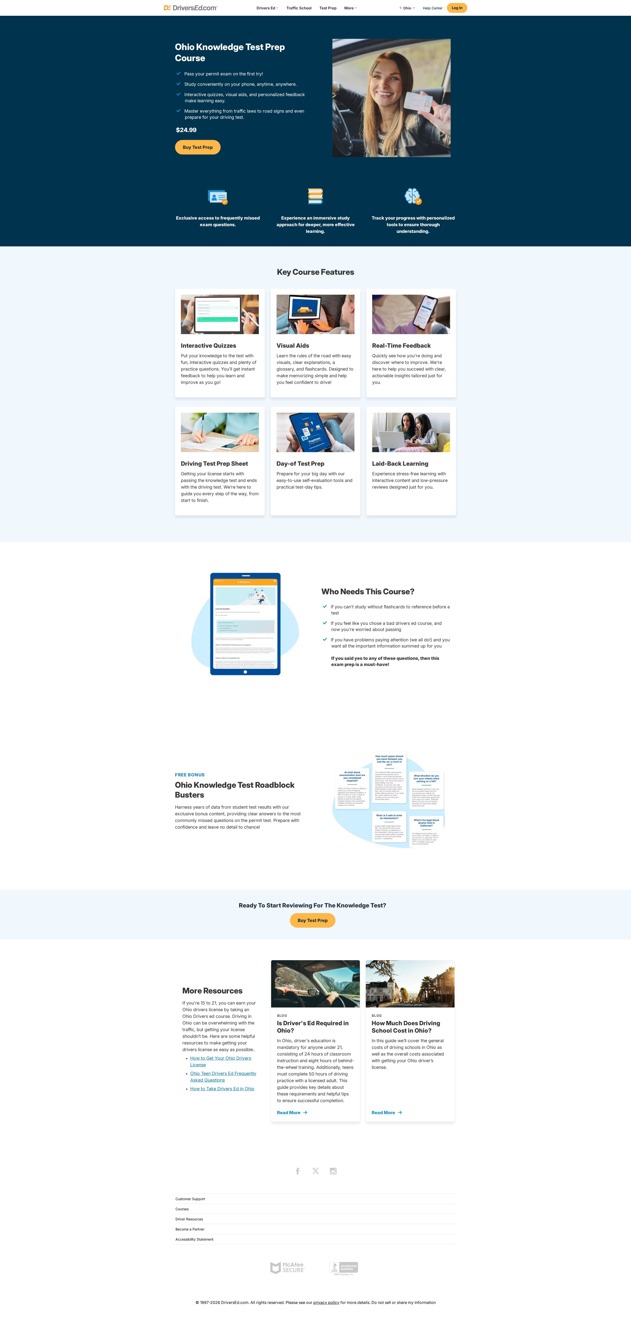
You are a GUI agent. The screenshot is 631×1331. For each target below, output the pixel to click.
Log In (457, 7)
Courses (182, 1209)
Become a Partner (189, 1229)
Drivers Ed (266, 8)
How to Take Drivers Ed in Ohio (222, 1088)
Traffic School (299, 8)
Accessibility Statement (194, 1239)
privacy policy (326, 1302)
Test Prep (327, 8)
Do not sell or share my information (403, 1302)
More (349, 8)
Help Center (432, 8)
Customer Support (190, 1199)
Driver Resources (189, 1219)
